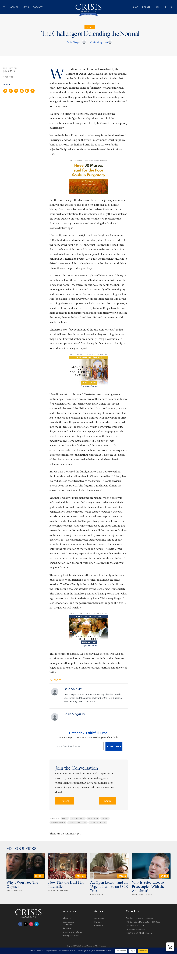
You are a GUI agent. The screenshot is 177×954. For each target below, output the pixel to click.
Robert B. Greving (58, 890)
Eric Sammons (14, 890)
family (65, 818)
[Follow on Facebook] (20, 924)
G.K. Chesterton (77, 818)
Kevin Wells (96, 894)
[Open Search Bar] (171, 7)
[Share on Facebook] (11, 91)
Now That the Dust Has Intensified (66, 884)
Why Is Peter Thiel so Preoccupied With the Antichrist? (148, 886)
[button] (170, 946)
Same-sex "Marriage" (77, 823)
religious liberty (58, 823)
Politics (105, 818)
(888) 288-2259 (137, 929)
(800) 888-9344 (136, 925)
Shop (135, 7)
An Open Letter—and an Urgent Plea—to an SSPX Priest (109, 886)
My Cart (97, 922)
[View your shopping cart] (165, 7)
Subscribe (114, 746)
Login (157, 7)
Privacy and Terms (71, 935)
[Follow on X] (26, 924)
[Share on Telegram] (16, 91)
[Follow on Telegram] (36, 924)
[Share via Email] (22, 91)
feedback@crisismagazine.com (140, 918)
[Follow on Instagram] (31, 924)
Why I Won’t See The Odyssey (22, 884)
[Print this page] (27, 91)
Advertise (67, 928)
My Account (99, 918)
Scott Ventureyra (142, 894)
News (26, 7)
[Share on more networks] (32, 91)
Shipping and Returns (72, 932)
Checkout (98, 925)
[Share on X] (5, 91)
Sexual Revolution (98, 823)
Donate (146, 7)
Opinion (14, 7)
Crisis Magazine (99, 42)
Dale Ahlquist (74, 42)
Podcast (38, 7)
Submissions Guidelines (68, 923)
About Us (67, 918)
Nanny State (93, 818)
